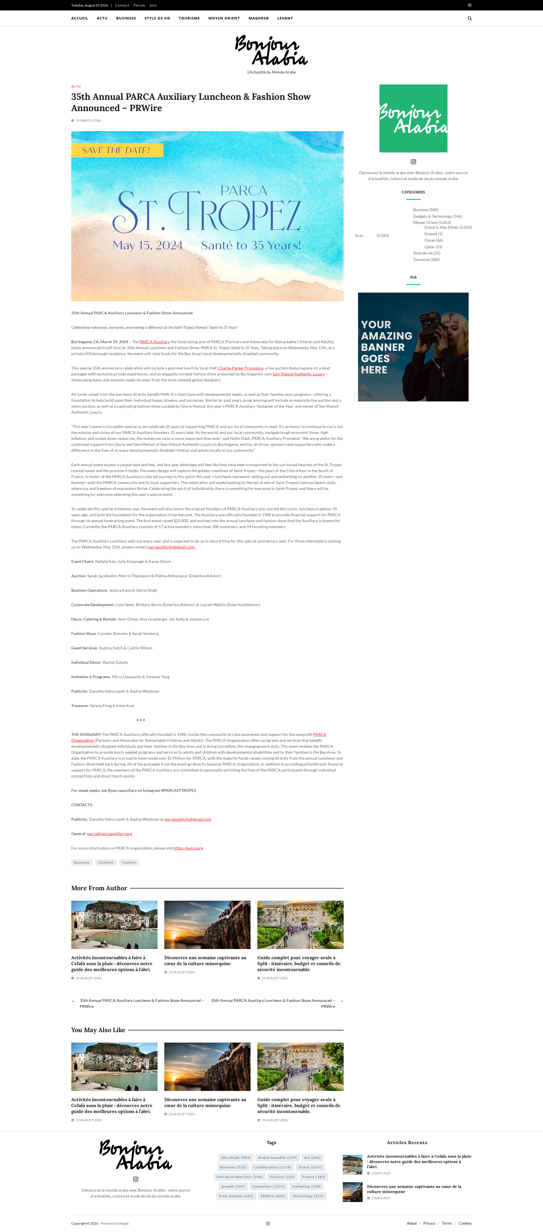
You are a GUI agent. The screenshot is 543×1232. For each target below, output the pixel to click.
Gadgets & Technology (432, 216)
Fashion (129, 862)
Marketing (306, 1186)
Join (153, 5)
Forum (139, 5)
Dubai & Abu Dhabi (442, 227)
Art (312, 1157)
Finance (282, 1177)
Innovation (268, 1186)
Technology (308, 1196)
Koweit (431, 233)
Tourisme (189, 18)
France (314, 1177)
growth (233, 1186)
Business (126, 18)
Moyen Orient (224, 18)
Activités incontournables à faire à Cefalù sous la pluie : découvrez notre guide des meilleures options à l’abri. (111, 963)
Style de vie (157, 18)
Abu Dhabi (236, 1157)
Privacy (429, 1223)
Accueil (79, 18)
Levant (285, 18)
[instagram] (469, 5)
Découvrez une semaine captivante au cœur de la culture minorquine (205, 960)
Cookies (465, 1223)
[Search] (470, 18)
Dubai (310, 1167)
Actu (102, 18)
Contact (122, 5)
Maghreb (259, 18)
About (412, 1223)
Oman (430, 240)
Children (105, 862)
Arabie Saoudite (277, 1157)
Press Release (236, 1196)
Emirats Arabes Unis (240, 1177)
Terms (447, 1223)
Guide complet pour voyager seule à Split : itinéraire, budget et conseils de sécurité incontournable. (299, 963)
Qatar (430, 246)
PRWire (273, 1196)
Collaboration (272, 1167)
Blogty (123, 1223)
